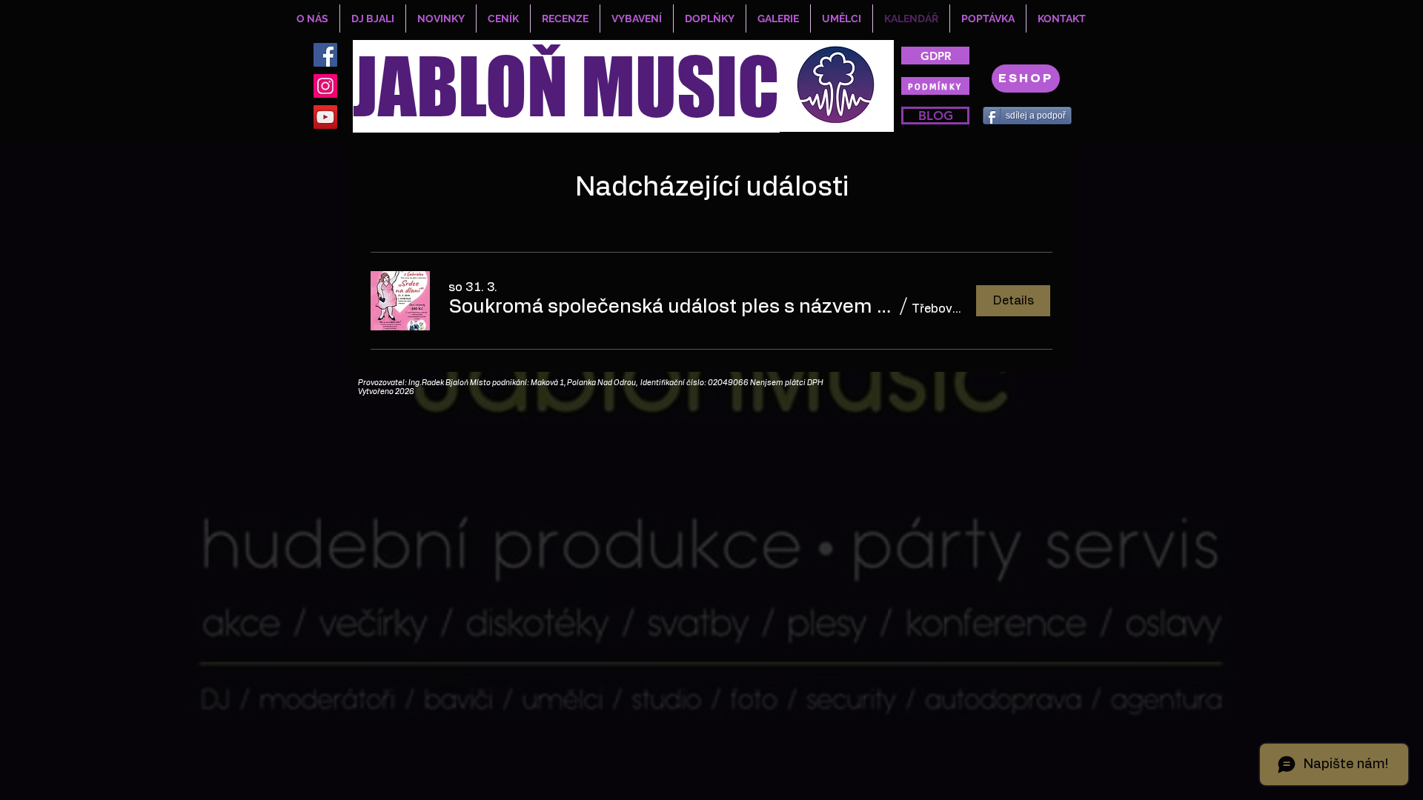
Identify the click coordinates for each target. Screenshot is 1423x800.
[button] (671, 306)
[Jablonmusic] (325, 86)
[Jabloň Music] (325, 117)
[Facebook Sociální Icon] (325, 55)
